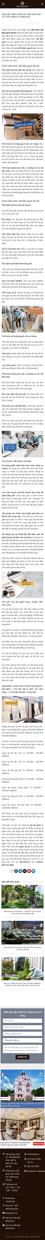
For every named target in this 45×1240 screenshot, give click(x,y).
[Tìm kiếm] (42, 4)
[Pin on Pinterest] (29, 871)
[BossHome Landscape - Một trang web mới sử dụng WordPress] (22, 4)
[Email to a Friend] (25, 871)
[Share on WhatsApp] (12, 871)
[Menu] (3, 4)
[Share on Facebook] (16, 871)
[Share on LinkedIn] (33, 871)
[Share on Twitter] (20, 871)
